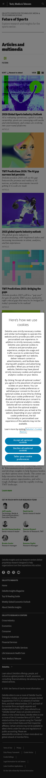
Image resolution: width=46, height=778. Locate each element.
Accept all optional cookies (23, 441)
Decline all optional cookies (23, 449)
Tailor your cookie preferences (23, 457)
